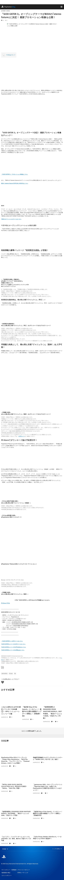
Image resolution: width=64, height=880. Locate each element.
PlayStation (9, 7)
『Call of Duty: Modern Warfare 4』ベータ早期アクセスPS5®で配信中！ (47, 837)
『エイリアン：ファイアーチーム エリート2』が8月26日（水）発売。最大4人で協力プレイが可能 (16, 838)
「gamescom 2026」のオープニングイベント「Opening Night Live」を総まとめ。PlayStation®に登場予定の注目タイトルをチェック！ (47, 787)
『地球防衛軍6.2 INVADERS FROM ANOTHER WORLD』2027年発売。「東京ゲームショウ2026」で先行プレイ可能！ (52, 712)
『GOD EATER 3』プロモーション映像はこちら (14, 174)
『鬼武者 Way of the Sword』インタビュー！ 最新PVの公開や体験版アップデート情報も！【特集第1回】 (31, 711)
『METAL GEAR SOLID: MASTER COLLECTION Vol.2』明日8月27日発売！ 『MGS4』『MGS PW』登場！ (14, 786)
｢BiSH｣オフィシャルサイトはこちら (11, 219)
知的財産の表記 (6, 872)
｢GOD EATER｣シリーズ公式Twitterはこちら (13, 647)
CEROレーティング (22, 872)
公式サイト (21, 436)
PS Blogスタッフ (10, 55)
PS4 (15, 673)
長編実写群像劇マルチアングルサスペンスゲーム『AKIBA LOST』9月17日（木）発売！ (47, 758)
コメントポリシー (7, 875)
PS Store (11, 673)
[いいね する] (10, 717)
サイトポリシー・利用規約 (9, 870)
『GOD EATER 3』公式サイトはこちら (12, 641)
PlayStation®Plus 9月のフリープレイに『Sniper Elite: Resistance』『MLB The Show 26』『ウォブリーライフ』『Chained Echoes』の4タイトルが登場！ (15, 760)
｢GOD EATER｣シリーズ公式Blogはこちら (12, 650)
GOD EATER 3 (4, 673)
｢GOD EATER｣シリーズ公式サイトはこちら (13, 644)
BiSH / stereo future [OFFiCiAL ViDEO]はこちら (14, 183)
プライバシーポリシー (23, 870)
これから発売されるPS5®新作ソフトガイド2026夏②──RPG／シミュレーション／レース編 (11, 710)
